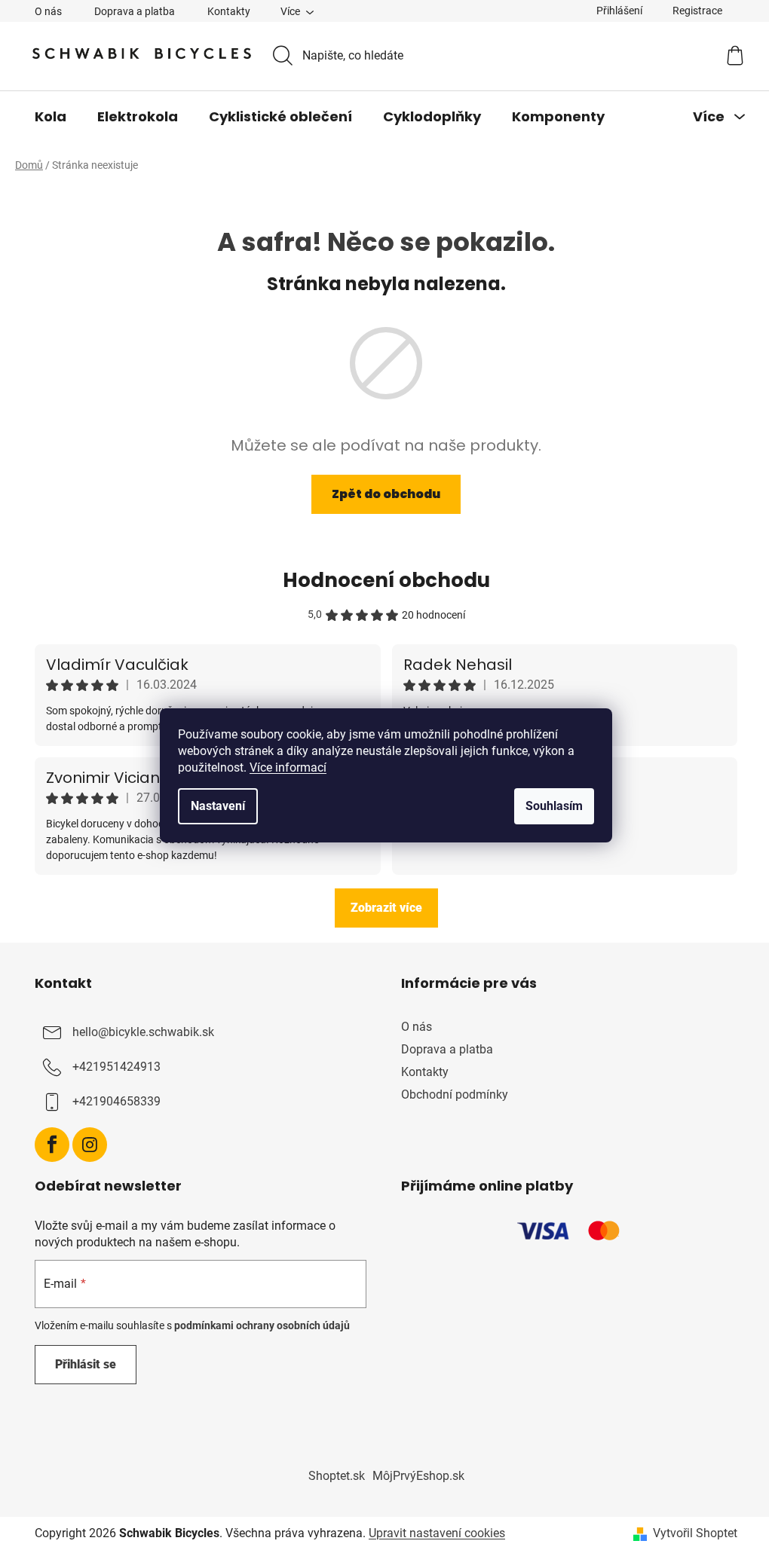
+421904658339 (116, 1101)
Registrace (697, 11)
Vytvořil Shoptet (695, 1533)
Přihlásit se (85, 1364)
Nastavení (218, 806)
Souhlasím (554, 806)
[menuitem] (50, 116)
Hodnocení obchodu (386, 580)
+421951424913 (116, 1066)
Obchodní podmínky (454, 1094)
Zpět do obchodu (386, 494)
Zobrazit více (386, 907)
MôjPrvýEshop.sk (418, 1476)
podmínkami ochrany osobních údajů (262, 1325)
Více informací (288, 767)
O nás (48, 11)
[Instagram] (89, 1144)
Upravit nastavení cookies (437, 1533)
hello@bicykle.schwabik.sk (143, 1032)
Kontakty (228, 11)
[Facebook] (52, 1144)
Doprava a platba (134, 11)
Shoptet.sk (336, 1476)
